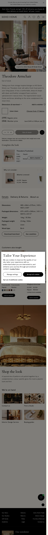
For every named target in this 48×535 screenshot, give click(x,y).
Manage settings (12, 274)
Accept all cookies (33, 274)
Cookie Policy (15, 269)
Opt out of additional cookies (13, 280)
